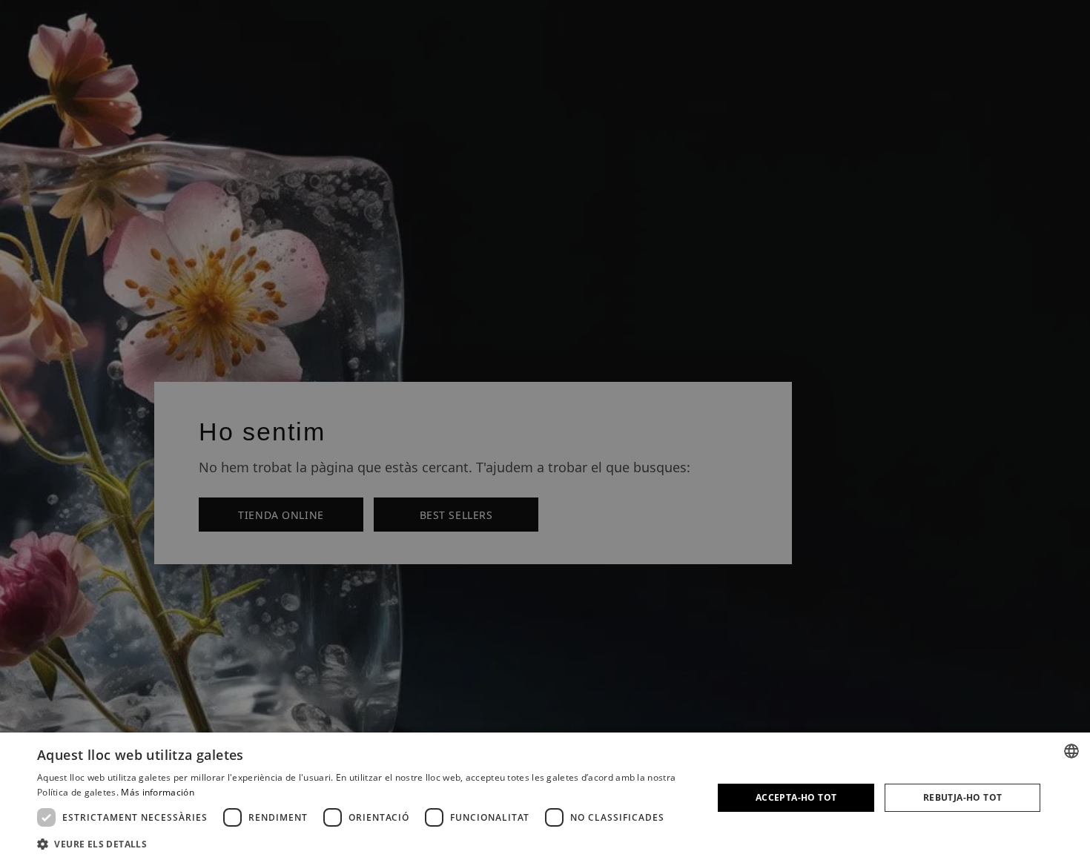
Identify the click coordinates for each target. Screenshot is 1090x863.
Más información (157, 792)
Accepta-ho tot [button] (796, 797)
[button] (365, 843)
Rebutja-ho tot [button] (963, 797)
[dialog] (545, 798)
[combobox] (1071, 751)
